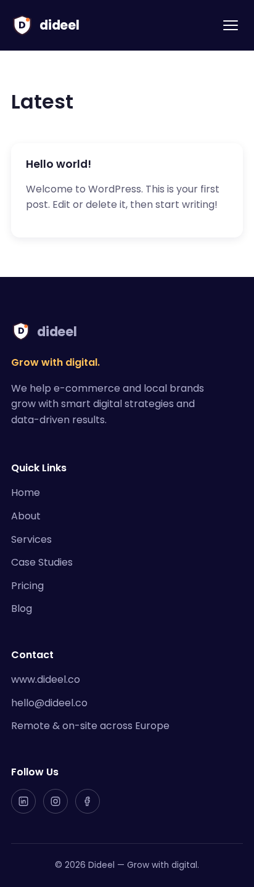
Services (31, 539)
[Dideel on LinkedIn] (23, 801)
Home (25, 492)
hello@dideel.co (49, 703)
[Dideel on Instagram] (55, 801)
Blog (21, 608)
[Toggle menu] (230, 25)
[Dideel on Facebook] (87, 801)
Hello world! (58, 164)
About (26, 516)
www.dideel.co (45, 679)
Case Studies (42, 562)
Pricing (27, 586)
